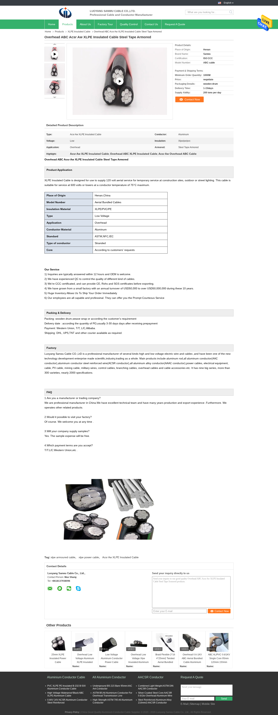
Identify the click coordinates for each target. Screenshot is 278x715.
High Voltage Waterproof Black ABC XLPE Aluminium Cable (65, 694)
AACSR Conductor (150, 677)
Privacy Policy (72, 712)
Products (67, 24)
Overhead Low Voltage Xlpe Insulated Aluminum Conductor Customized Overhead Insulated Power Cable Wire (138, 658)
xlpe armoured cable (63, 557)
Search (231, 12)
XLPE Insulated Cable (79, 31)
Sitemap (195, 703)
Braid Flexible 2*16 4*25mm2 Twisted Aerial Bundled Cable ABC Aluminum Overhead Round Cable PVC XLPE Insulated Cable (165, 658)
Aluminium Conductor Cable (66, 677)
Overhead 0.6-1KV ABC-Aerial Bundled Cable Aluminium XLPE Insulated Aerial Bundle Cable (192, 658)
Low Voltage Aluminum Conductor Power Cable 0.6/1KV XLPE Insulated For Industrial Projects (112, 658)
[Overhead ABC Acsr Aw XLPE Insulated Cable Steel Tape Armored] (54, 70)
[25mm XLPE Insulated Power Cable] (58, 642)
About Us (85, 24)
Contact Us (151, 24)
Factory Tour (105, 24)
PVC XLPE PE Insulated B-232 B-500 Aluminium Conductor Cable (66, 687)
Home (51, 24)
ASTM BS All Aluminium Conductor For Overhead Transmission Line (112, 694)
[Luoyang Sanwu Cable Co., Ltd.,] (65, 12)
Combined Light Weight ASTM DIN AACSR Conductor (155, 687)
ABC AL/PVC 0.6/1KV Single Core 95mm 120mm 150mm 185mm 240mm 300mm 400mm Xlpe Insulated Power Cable (219, 658)
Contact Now (192, 99)
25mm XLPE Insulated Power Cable (58, 658)
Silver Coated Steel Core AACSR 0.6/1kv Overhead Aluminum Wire (155, 694)
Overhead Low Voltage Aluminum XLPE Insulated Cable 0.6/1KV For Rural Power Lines (84, 658)
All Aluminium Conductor (109, 677)
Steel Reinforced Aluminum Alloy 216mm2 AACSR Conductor (155, 701)
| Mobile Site (207, 703)
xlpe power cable (89, 557)
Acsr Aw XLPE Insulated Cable (120, 557)
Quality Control (129, 24)
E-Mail (184, 703)
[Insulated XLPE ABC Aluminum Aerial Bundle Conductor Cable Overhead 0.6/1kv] (120, 81)
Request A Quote (175, 24)
